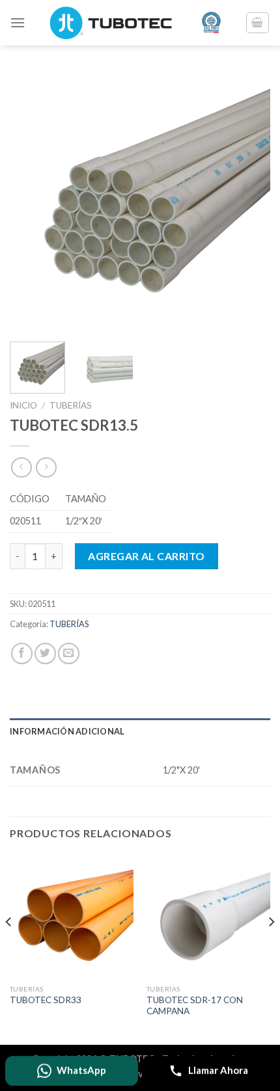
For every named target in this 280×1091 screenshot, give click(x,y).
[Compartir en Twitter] (45, 653)
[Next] (248, 202)
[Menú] (17, 22)
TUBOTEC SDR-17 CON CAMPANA (195, 1006)
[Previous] (31, 202)
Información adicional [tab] (67, 731)
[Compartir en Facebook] (22, 653)
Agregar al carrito (146, 556)
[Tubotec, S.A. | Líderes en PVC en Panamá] (135, 23)
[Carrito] (258, 22)
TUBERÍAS (70, 405)
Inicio (23, 405)
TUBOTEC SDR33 (45, 1000)
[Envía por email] (68, 653)
